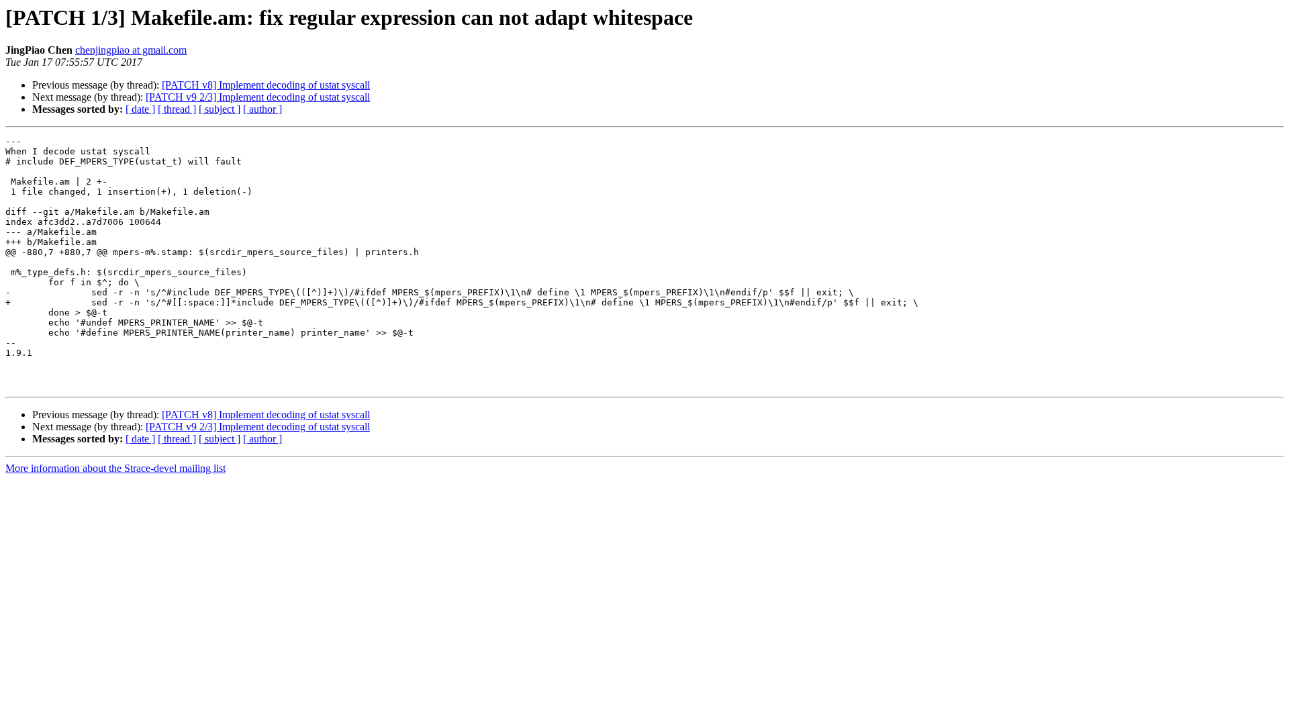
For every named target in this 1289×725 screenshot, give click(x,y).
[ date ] (140, 109)
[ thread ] (177, 109)
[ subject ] (219, 109)
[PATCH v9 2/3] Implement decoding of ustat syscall (258, 97)
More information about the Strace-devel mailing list (115, 468)
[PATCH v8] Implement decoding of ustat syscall (266, 85)
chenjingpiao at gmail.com (131, 50)
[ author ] (262, 109)
